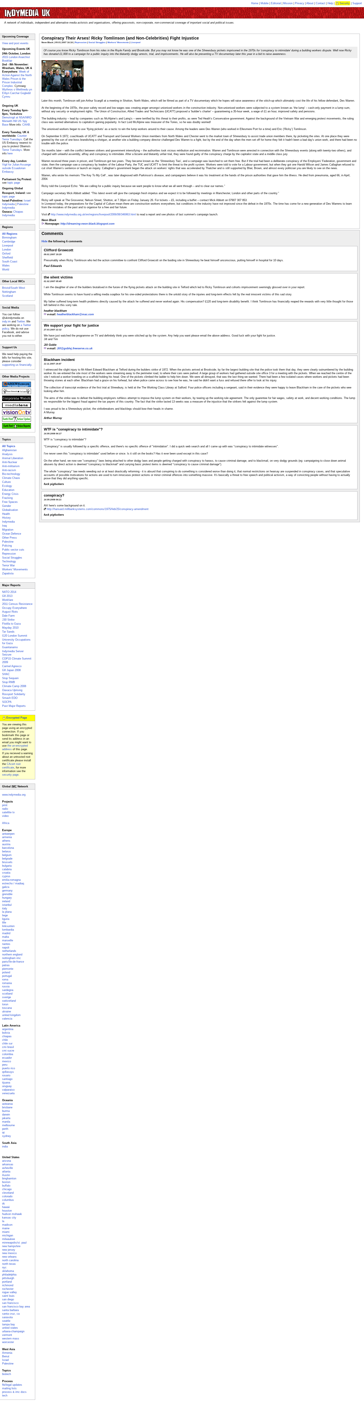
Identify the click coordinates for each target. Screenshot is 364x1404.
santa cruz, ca (11, 1313)
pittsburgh (8, 1278)
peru (4, 1064)
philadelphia (9, 1274)
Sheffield (7, 257)
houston (7, 1210)
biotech (6, 1374)
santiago (7, 1079)
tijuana (6, 1082)
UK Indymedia (40, 11)
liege (5, 915)
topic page (13, 182)
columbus (8, 1199)
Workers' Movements (118, 42)
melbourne (8, 1125)
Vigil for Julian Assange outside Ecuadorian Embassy (16, 168)
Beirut (5, 1356)
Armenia (7, 1352)
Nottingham (9, 291)
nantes (6, 944)
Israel (5, 1360)
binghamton (9, 1178)
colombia (7, 1054)
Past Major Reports (14, 705)
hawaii (6, 1207)
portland (7, 1281)
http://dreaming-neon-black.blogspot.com (87, 223)
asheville (7, 1168)
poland (6, 972)
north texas (9, 1263)
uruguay (7, 1086)
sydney (6, 1136)
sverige (6, 997)
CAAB (26, 124)
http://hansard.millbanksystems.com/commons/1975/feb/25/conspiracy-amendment (98, 509)
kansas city (9, 1217)
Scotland (7, 295)
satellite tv (8, 812)
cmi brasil (8, 1047)
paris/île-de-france (13, 961)
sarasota (7, 1317)
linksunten (8, 926)
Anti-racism (9, 470)
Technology (9, 561)
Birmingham (9, 237)
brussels (7, 862)
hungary (7, 897)
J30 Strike (8, 619)
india (5, 1146)
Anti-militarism (11, 466)
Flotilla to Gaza (11, 623)
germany (7, 890)
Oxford (6, 253)
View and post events (15, 43)
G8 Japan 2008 (11, 670)
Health (6, 513)
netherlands (9, 950)
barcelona (8, 847)
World (5, 269)
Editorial (276, 3)
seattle (6, 1320)
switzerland (9, 1000)
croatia (6, 872)
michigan (7, 1235)
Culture (6, 481)
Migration (7, 529)
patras (6, 965)
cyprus (6, 876)
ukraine (6, 1011)
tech (4, 1395)
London (6, 249)
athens (6, 840)
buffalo (6, 1185)
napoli (5, 947)
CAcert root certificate (11, 765)
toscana (7, 1007)
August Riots (10, 611)
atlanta (6, 1171)
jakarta (6, 1118)
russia (5, 986)
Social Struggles (97, 42)
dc (3, 1203)
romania (7, 983)
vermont (7, 1334)
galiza (5, 887)
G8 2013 (7, 595)
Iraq (4, 525)
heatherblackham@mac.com (75, 314)
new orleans (9, 1256)
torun (5, 1004)
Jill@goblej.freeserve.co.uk (74, 348)
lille (4, 922)
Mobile (265, 3)
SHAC (6, 674)
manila (6, 1121)
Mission (288, 3)
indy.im (6, 321)
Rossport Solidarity (13, 694)
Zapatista (7, 573)
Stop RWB (8, 682)
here (10, 153)
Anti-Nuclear (9, 462)
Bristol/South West (13, 287)
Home (254, 3)
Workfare (7, 599)
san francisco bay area (16, 1306)
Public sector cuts (13, 549)
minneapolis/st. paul (14, 1242)
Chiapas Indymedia (12, 213)
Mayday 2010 (10, 627)
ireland (6, 901)
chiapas (7, 1036)
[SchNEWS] (16, 386)
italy (4, 908)
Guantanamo (10, 647)
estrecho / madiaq (13, 883)
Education (8, 489)
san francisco (10, 1303)
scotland (7, 993)
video (5, 815)
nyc (4, 1267)
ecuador (7, 1057)
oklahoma (8, 1271)
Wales (6, 265)
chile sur (7, 1043)
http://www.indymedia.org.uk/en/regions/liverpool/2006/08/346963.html (93, 214)
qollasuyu (8, 1071)
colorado (7, 1196)
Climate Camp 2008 (14, 686)
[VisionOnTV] (16, 414)
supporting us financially (16, 364)
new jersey (8, 1249)
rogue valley (9, 1292)
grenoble (7, 894)
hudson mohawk (12, 1214)
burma (6, 1111)
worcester (8, 1342)
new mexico (9, 1253)
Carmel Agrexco (11, 666)
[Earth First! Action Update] (16, 420)
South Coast (9, 261)
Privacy (299, 3)
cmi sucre (8, 1050)
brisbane (7, 1107)
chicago (7, 1189)
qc (3, 1132)
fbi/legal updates (12, 1384)
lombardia (8, 929)
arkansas (7, 1164)
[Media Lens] (16, 407)
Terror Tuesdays (12, 149)
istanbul (7, 904)
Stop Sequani (10, 678)
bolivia (6, 1032)
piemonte (7, 968)
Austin (6, 1175)
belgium (7, 855)
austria (6, 844)
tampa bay (8, 1324)
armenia (7, 837)
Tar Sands (8, 631)
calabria (7, 869)
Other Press (9, 537)
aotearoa (7, 1103)
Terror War (8, 565)
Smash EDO (9, 697)
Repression (81, 42)
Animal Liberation (12, 458)
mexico (6, 1061)
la (3, 1221)
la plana (7, 911)
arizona (6, 1160)
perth (5, 1128)
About (309, 3)
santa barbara (10, 1310)
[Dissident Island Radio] (16, 393)
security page (10, 774)
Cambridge (8, 241)
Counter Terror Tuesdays (14, 137)
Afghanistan (9, 450)
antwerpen (8, 833)
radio (5, 808)
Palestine (7, 541)
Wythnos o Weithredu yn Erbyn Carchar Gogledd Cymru (17, 93)
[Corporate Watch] (16, 400)
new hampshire (11, 1246)
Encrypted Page (16, 717)
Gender (6, 505)
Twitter (21, 321)
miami (5, 1231)
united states (10, 1327)
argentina (7, 1029)
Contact (320, 3)
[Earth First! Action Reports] (16, 427)
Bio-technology (11, 474)
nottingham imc (11, 958)
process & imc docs (14, 1391)
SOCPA (7, 701)
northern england (12, 954)
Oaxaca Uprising (12, 690)
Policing (7, 545)
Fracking (7, 497)
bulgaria (7, 865)
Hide (44, 241)
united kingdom (11, 1015)
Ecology (7, 485)
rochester (7, 1288)
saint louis (8, 1295)
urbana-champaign (13, 1331)
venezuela (8, 1093)
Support (357, 3)
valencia (7, 1018)
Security (345, 3)
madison (7, 1224)
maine (5, 1228)
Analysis (7, 454)
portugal (7, 976)
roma (5, 979)
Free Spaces (10, 501)
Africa (5, 823)
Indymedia (8, 521)
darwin (6, 1114)
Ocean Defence (11, 533)
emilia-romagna (11, 879)
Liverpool (136, 42)
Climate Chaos (11, 477)
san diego (8, 1299)
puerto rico (8, 1068)
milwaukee (8, 1239)
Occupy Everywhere (14, 607)
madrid (6, 933)
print (4, 805)
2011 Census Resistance (17, 603)
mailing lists (9, 1388)
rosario (6, 1075)
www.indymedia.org (13, 794)
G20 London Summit (14, 635)
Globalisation (10, 509)
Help (330, 3)
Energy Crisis (10, 493)
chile (5, 1039)
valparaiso (8, 1089)
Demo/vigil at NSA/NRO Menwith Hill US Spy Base (16, 121)
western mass (10, 1338)
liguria (5, 919)
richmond (7, 1285)
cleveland (8, 1192)
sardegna (7, 990)
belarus (6, 851)
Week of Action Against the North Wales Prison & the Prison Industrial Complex (17, 78)
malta (5, 936)
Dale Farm (8, 615)
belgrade (7, 858)
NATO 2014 (9, 591)
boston (6, 1182)
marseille (7, 940)
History (6, 517)
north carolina (10, 1260)
